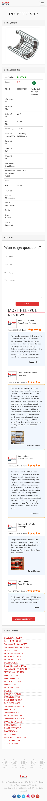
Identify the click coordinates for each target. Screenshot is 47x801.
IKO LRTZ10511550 (13, 722)
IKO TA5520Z (10, 709)
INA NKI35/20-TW (12, 728)
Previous (10, 44)
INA (18, 82)
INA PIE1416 (10, 691)
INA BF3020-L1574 (12, 656)
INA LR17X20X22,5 (13, 700)
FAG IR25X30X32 (12, 703)
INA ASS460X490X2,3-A (15, 737)
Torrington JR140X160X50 (15, 644)
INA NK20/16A (11, 663)
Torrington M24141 (12, 712)
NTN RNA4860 (11, 743)
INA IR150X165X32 (13, 716)
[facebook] (14, 796)
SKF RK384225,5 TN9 (14, 672)
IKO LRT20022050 (12, 725)
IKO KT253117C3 (12, 697)
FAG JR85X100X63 (12, 641)
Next (35, 44)
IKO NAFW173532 (12, 694)
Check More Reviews (23, 619)
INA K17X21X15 (11, 688)
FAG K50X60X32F (12, 681)
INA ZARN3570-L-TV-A (15, 666)
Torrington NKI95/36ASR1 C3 (17, 669)
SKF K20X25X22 (11, 650)
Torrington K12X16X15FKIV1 (17, 647)
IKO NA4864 (10, 684)
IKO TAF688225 (11, 678)
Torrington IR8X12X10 (14, 706)
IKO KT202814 (10, 731)
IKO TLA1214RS (11, 675)
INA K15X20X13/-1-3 (13, 653)
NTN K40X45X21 (12, 740)
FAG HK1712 (10, 734)
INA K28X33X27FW (13, 638)
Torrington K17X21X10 (14, 719)
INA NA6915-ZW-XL (13, 660)
